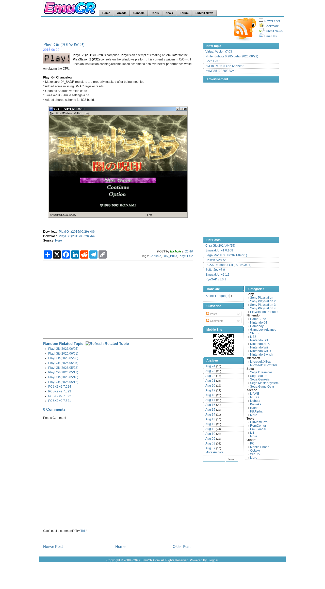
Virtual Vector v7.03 (218, 51)
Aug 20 (210, 385)
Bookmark (272, 26)
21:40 (189, 251)
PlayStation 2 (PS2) (86, 59)
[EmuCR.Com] (223, 344)
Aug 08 (210, 443)
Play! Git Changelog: (58, 77)
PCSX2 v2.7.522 (59, 396)
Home (120, 546)
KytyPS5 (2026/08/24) (220, 71)
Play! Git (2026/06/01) (63, 353)
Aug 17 (210, 400)
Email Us (270, 36)
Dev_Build (170, 256)
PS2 (190, 256)
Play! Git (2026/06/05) (63, 348)
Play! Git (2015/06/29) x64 (77, 236)
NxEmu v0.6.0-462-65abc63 (224, 66)
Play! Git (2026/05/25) (63, 362)
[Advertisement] (135, 29)
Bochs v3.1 (213, 61)
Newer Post (53, 546)
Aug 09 (210, 438)
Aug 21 (210, 381)
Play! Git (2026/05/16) (63, 377)
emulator (172, 55)
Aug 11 (210, 429)
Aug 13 (210, 419)
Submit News (273, 31)
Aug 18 (210, 395)
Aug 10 (210, 434)
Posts (213, 313)
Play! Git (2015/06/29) (63, 44)
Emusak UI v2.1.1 (217, 274)
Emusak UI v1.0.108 (219, 250)
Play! (124, 55)
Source (48, 240)
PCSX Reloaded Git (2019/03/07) (228, 265)
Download (50, 231)
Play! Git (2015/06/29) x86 (77, 231)
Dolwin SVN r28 (216, 260)
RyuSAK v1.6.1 (215, 279)
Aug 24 (210, 366)
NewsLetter (272, 21)
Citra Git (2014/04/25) (220, 245)
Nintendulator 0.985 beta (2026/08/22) (231, 56)
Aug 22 (210, 376)
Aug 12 (210, 424)
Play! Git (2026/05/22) (63, 367)
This (83, 530)
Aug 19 (210, 390)
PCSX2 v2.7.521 (59, 400)
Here (58, 240)
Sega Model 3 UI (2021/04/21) (226, 255)
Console (155, 256)
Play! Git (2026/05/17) (63, 372)
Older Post (181, 546)
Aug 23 (210, 371)
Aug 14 (210, 414)
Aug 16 (210, 405)
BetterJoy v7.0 (215, 270)
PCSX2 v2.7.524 (59, 386)
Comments (216, 320)
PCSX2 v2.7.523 (59, 391)
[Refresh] (107, 343)
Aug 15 (210, 409)
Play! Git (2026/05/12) (63, 382)
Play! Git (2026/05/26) (63, 358)
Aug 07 (210, 448)
